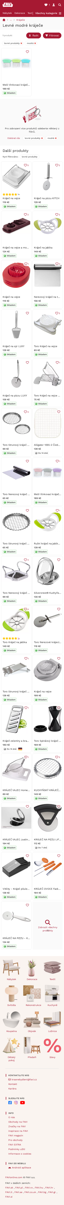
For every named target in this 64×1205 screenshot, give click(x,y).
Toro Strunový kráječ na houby (20, 691)
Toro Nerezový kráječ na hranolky (22, 592)
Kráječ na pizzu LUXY (15, 395)
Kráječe (20, 20)
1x (19, 638)
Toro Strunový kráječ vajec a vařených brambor (30, 543)
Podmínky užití (16, 1149)
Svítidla (11, 1005)
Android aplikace (21, 1167)
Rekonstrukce (33, 1005)
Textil (30, 13)
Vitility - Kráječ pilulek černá (19, 888)
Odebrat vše (13, 138)
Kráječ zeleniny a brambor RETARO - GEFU (28, 740)
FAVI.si (8, 1196)
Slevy (52, 1057)
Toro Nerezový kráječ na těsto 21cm (23, 494)
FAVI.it (9, 1192)
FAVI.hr (49, 1187)
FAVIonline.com (13, 1177)
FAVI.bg (42, 1192)
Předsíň (32, 1057)
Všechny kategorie (46, 13)
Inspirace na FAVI (18, 1131)
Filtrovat (54, 35)
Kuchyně (52, 1005)
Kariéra (12, 1088)
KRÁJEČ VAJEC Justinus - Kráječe (22, 839)
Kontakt (12, 1084)
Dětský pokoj (11, 1059)
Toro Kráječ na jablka (15, 642)
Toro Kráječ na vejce (45, 346)
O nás (11, 1117)
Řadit (35, 35)
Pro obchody (15, 1140)
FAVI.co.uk (30, 1192)
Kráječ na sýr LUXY (13, 346)
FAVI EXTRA (14, 1144)
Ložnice (52, 1031)
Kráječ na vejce (11, 198)
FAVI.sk (9, 1187)
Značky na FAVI (17, 1126)
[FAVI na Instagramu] (16, 1102)
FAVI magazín (15, 1135)
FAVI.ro (29, 1187)
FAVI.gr (52, 1192)
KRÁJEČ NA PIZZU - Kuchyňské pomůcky (26, 938)
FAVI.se (18, 1192)
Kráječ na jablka (43, 247)
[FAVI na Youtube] (22, 1102)
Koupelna (11, 1031)
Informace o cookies (19, 1153)
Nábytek (7, 13)
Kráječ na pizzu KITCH (46, 198)
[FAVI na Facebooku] (10, 1102)
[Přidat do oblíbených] (27, 51)
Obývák (32, 1031)
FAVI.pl (19, 1187)
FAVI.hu (39, 1187)
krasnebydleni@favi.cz (24, 1079)
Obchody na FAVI (17, 1122)
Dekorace (19, 13)
